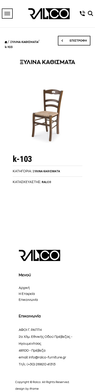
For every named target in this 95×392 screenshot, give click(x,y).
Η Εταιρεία (27, 293)
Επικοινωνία (28, 299)
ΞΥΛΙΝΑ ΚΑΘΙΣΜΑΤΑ (24, 42)
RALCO (46, 182)
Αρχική (24, 287)
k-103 (8, 47)
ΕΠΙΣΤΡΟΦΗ (78, 40)
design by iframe (27, 388)
